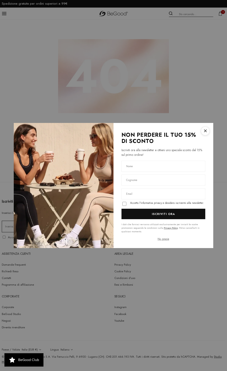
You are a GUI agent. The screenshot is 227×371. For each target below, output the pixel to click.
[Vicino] (205, 130)
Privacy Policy (171, 228)
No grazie (163, 239)
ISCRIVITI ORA (163, 214)
